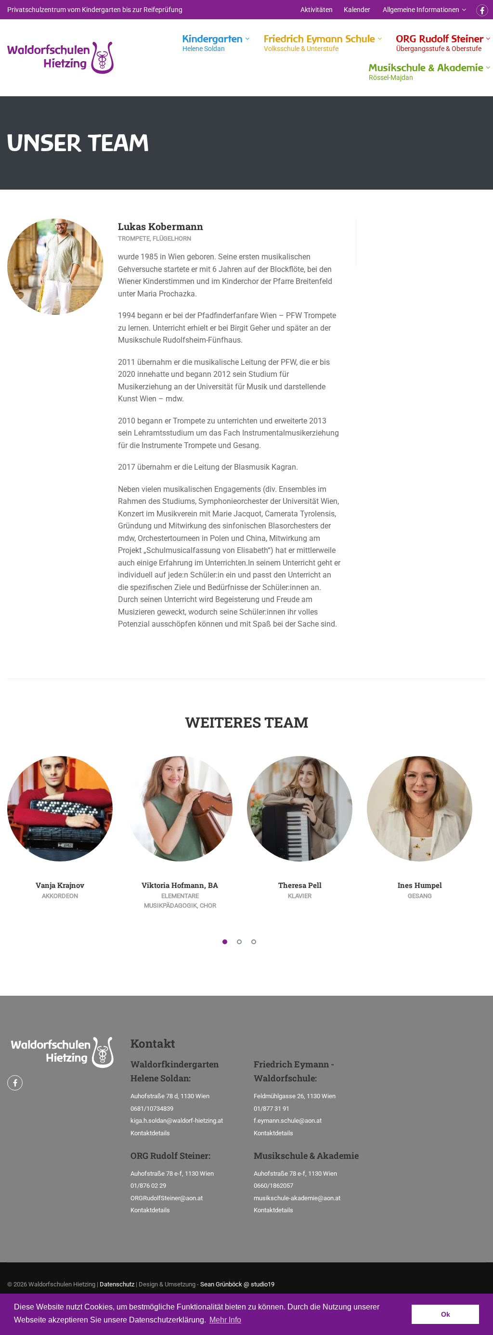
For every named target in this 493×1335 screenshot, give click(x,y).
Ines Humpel (420, 885)
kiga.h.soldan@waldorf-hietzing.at (176, 1120)
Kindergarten (212, 42)
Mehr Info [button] (225, 1320)
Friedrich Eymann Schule (319, 42)
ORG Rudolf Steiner (439, 42)
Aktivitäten (316, 9)
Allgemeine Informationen (421, 9)
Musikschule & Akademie (426, 71)
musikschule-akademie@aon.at (297, 1198)
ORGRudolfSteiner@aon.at (166, 1198)
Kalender (357, 9)
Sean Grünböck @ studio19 (237, 1284)
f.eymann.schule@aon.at (288, 1120)
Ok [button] (445, 1314)
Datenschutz (117, 1284)
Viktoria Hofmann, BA (180, 885)
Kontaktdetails (150, 1133)
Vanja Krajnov (60, 885)
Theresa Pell (300, 885)
